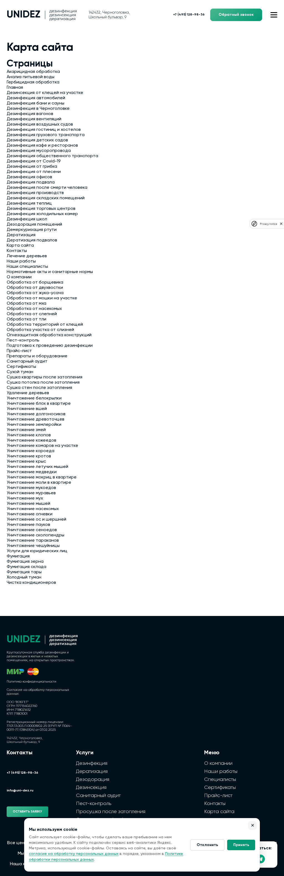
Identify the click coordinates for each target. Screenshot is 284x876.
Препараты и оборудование (37, 356)
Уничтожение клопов (29, 435)
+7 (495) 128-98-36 (189, 14)
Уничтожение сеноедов (32, 530)
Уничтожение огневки (29, 514)
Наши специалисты (27, 266)
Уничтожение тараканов (33, 540)
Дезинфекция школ (27, 219)
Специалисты (220, 779)
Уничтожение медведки (32, 472)
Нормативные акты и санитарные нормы (50, 272)
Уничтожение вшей (27, 409)
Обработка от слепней (32, 314)
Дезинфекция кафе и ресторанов (42, 145)
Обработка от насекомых (34, 309)
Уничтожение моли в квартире (39, 482)
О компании (19, 277)
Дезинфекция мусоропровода (39, 151)
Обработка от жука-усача (35, 293)
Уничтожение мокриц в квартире (42, 477)
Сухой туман (20, 372)
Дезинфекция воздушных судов (40, 124)
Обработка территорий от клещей (45, 324)
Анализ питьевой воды (30, 77)
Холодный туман (24, 577)
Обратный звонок (236, 15)
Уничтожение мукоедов (31, 488)
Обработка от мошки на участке (42, 298)
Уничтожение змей (26, 430)
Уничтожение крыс (26, 461)
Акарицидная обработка (33, 72)
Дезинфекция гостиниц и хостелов (44, 130)
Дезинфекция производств (35, 193)
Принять (241, 845)
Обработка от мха (26, 303)
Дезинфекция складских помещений (46, 198)
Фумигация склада (26, 567)
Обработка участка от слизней (40, 330)
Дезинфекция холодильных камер (42, 214)
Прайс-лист (19, 351)
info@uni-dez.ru (20, 790)
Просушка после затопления (110, 811)
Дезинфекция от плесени (34, 172)
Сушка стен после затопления (39, 388)
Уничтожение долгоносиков (36, 414)
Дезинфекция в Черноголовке (38, 108)
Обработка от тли (26, 319)
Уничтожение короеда (30, 451)
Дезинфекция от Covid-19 (34, 161)
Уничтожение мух (25, 498)
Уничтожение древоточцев (35, 419)
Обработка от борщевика (35, 282)
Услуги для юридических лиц (37, 551)
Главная (15, 87)
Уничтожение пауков (28, 525)
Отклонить (207, 845)
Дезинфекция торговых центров (41, 209)
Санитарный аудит (27, 361)
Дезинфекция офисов (29, 177)
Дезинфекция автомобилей (36, 98)
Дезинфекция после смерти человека (47, 187)
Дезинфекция (91, 763)
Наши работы (21, 261)
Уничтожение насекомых (33, 509)
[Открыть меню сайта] (273, 14)
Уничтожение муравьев (31, 493)
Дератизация (21, 235)
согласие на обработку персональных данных (73, 854)
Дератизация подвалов (32, 240)
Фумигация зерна (25, 561)
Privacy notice (268, 223)
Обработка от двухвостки (35, 288)
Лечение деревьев (27, 256)
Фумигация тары (24, 572)
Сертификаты (21, 367)
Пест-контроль (23, 340)
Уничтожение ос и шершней (36, 519)
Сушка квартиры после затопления (44, 377)
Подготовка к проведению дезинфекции (50, 345)
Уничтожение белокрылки (34, 398)
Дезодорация (92, 779)
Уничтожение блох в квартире (39, 403)
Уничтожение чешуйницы (33, 546)
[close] (281, 223)
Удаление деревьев (28, 393)
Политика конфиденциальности (31, 681)
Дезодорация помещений (34, 224)
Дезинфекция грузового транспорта (46, 135)
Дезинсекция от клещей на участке (45, 93)
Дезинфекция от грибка (32, 166)
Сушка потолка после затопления (43, 382)
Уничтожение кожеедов (31, 440)
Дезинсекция (91, 787)
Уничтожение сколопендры (35, 535)
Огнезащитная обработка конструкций (49, 335)
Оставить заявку (27, 811)
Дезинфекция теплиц (29, 203)
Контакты (17, 251)
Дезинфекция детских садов (37, 140)
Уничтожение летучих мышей (37, 467)
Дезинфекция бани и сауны (35, 103)
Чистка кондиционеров (31, 582)
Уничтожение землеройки (34, 424)
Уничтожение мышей (28, 503)
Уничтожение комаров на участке (42, 446)
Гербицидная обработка (33, 82)
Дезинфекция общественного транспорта (52, 156)
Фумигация (18, 556)
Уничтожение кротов (29, 456)
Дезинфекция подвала (31, 182)
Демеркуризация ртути (32, 230)
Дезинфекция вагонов (30, 114)
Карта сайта (20, 245)
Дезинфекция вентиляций (34, 119)
